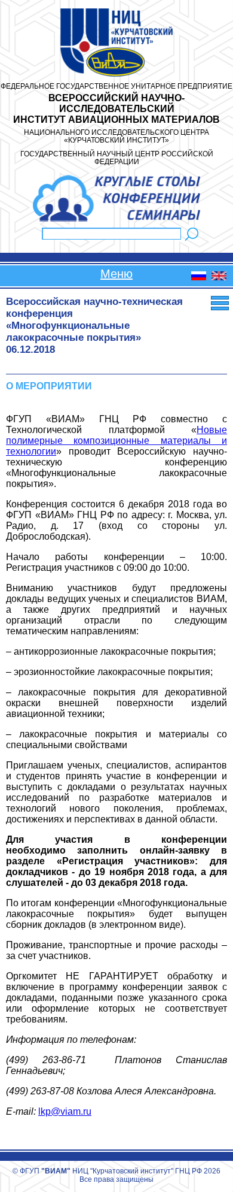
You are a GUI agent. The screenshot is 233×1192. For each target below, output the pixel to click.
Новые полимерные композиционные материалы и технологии (116, 440)
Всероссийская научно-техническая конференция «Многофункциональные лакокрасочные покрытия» (94, 319)
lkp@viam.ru (64, 1111)
